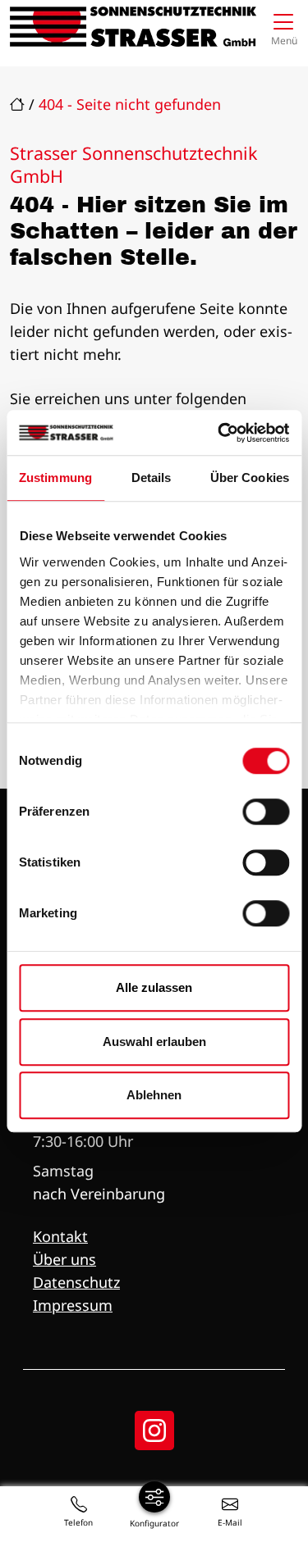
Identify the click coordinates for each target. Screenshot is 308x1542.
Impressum (73, 1305)
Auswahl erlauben (154, 1041)
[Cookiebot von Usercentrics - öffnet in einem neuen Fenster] (219, 432)
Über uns (64, 1259)
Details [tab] (151, 477)
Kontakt (60, 1236)
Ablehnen (154, 1095)
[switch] (265, 811)
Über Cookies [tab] (249, 477)
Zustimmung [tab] (55, 477)
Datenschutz (76, 1282)
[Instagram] (154, 1430)
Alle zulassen (154, 987)
